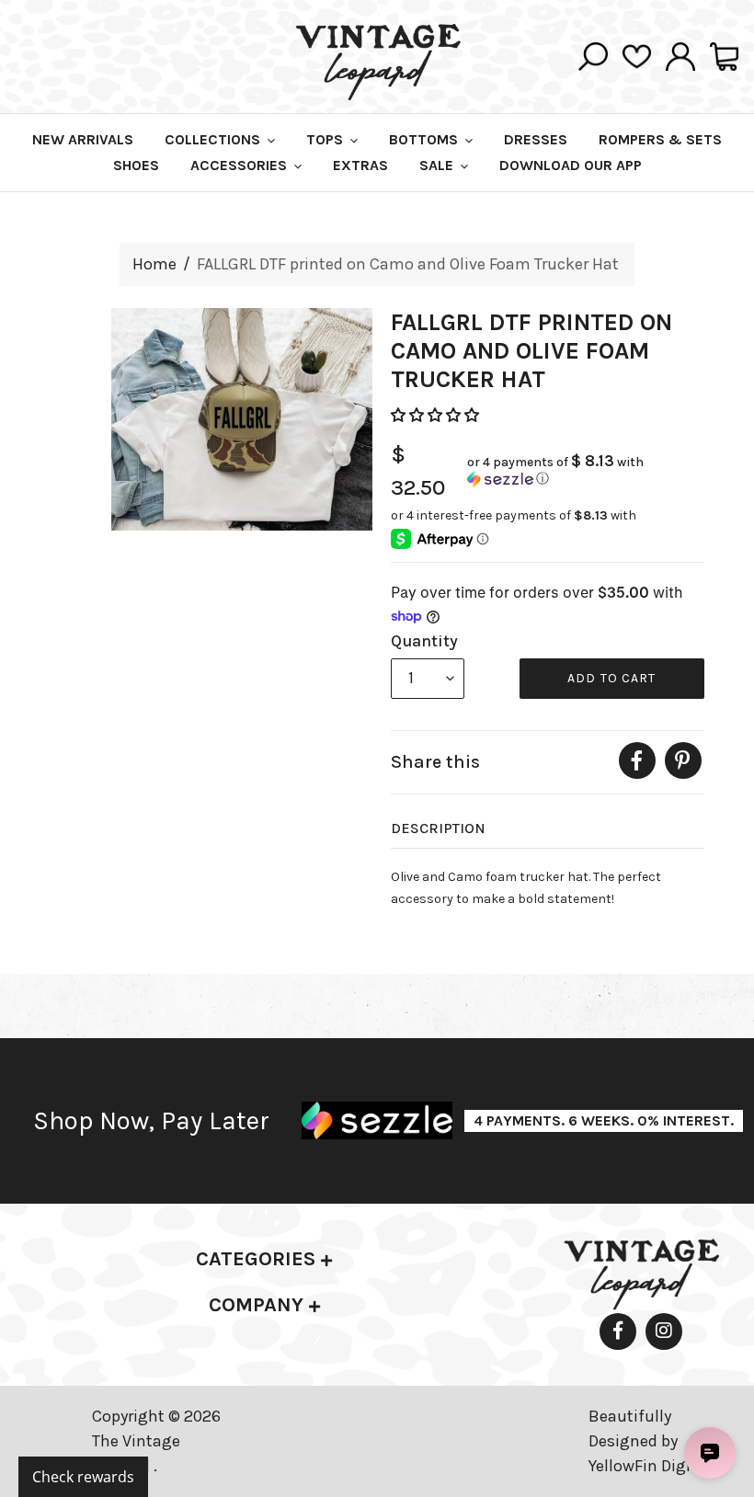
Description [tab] (438, 828)
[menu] (427, 678)
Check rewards (83, 1477)
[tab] (264, 1259)
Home (154, 264)
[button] (437, 415)
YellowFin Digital (649, 1466)
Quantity (424, 641)
